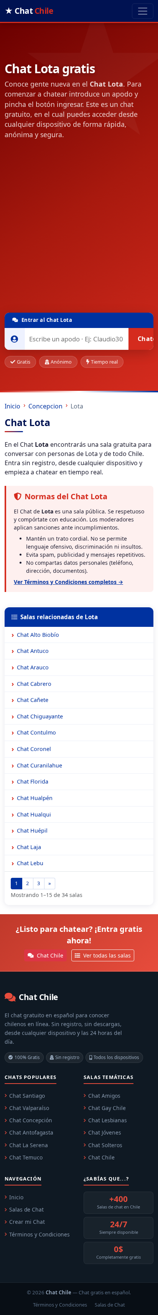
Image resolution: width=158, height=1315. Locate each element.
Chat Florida (32, 781)
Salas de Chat (26, 1209)
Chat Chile (49, 955)
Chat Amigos (104, 1095)
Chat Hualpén (35, 798)
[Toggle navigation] (142, 11)
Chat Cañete (32, 699)
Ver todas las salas (106, 955)
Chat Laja (29, 847)
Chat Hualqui (34, 814)
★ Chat (29, 10)
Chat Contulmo (36, 732)
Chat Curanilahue (39, 765)
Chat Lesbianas (107, 1120)
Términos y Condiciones (39, 1234)
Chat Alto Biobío (38, 634)
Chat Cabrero (34, 683)
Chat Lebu (30, 863)
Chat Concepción (30, 1120)
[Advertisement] (79, 228)
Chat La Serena (28, 1145)
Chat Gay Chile (107, 1108)
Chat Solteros (105, 1145)
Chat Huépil (32, 830)
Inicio (12, 406)
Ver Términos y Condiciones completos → (68, 581)
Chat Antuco (33, 650)
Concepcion (45, 406)
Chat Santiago (27, 1095)
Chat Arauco (33, 667)
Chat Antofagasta (31, 1132)
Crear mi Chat (27, 1221)
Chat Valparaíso (29, 1108)
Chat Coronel (34, 749)
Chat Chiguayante (40, 716)
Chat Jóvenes (104, 1132)
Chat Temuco (26, 1157)
